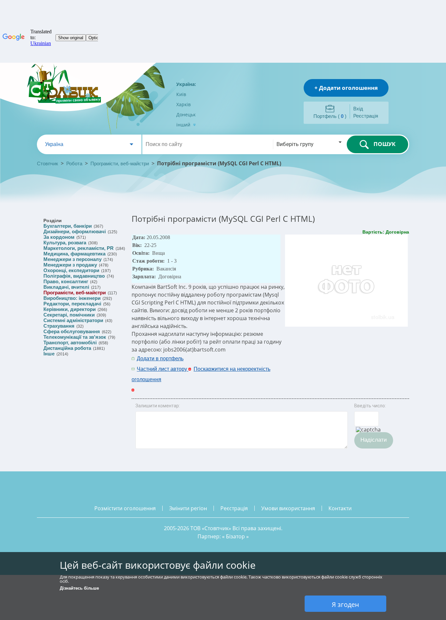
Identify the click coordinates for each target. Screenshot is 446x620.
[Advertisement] (323, 363)
